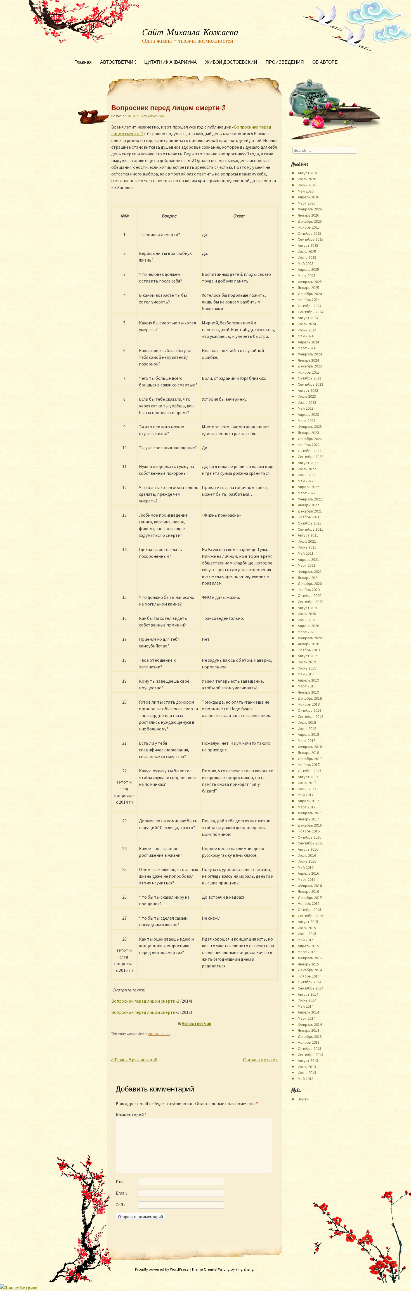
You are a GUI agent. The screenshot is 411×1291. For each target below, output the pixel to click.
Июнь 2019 (307, 668)
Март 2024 (306, 347)
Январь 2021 (308, 577)
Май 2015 (305, 939)
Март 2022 (306, 492)
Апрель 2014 (308, 1012)
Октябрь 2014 (309, 981)
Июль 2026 (307, 178)
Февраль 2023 (310, 426)
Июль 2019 (307, 662)
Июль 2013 (307, 1066)
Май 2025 (305, 263)
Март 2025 (306, 275)
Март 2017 (306, 807)
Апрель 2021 (308, 559)
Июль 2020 (307, 613)
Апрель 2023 (308, 414)
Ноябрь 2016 (309, 831)
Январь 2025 (308, 287)
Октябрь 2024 (309, 305)
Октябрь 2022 (309, 450)
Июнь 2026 (307, 185)
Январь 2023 (308, 432)
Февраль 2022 (310, 499)
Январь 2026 (308, 215)
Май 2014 (305, 1006)
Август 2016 (308, 849)
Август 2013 (308, 1060)
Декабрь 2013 (310, 1036)
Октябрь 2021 (309, 523)
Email (121, 1193)
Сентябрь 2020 (310, 601)
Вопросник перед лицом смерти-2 (145, 1001)
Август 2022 (308, 462)
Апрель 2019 (308, 680)
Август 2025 (308, 245)
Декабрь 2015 (310, 897)
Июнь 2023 (307, 402)
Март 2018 (306, 740)
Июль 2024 (307, 323)
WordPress (179, 1269)
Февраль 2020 (310, 637)
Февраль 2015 (310, 957)
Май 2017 (305, 794)
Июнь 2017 (307, 788)
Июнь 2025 (307, 257)
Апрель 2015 (308, 945)
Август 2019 (308, 655)
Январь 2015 (308, 964)
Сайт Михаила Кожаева (190, 32)
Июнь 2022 (307, 474)
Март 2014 (306, 1018)
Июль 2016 (307, 855)
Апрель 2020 (308, 625)
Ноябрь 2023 (309, 372)
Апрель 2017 (308, 800)
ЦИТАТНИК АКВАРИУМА (170, 63)
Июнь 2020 (307, 619)
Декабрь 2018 (310, 698)
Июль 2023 (307, 396)
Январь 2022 (308, 504)
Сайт (121, 1204)
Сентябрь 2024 (310, 311)
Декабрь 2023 (310, 366)
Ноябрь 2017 (309, 764)
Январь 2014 (308, 1030)
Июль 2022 (307, 468)
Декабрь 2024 (310, 293)
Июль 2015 (307, 927)
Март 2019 (306, 686)
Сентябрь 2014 (310, 988)
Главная (83, 63)
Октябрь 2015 (309, 909)
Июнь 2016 (307, 861)
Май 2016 (305, 867)
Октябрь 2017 (309, 770)
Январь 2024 (308, 360)
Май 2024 (305, 335)
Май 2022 (305, 480)
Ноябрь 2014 (309, 976)
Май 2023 (305, 408)
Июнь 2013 (307, 1072)
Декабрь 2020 (310, 583)
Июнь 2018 (307, 728)
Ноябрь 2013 (309, 1042)
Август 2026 (308, 172)
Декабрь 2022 (310, 438)
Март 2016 (306, 879)
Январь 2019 (308, 692)
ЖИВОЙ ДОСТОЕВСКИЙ (231, 63)
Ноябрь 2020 (309, 589)
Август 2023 (308, 390)
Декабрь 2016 (310, 825)
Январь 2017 (308, 819)
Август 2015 (308, 921)
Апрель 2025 (308, 269)
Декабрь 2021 (310, 511)
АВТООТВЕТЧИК (118, 63)
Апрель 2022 (308, 486)
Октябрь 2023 (309, 378)
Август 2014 (308, 994)
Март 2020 (306, 631)
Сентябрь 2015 (310, 915)
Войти (303, 1099)
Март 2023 (306, 420)
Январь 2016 (308, 891)
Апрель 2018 (308, 734)
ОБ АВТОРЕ (325, 63)
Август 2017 (308, 776)
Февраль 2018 (310, 746)
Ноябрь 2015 (309, 903)
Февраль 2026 (310, 209)
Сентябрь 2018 (310, 716)
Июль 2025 (307, 251)
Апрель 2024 (308, 342)
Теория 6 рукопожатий (134, 1060)
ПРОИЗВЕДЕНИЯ (285, 63)
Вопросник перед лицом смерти (143, 1012)
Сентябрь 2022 (310, 456)
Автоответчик (196, 1023)
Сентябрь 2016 (310, 843)
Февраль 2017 (310, 812)
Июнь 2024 (307, 330)
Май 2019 (305, 674)
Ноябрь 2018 (309, 704)
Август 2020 (308, 607)
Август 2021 (308, 535)
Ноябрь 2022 (309, 444)
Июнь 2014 (307, 1000)
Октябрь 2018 (309, 710)
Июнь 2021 (307, 547)
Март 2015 (306, 951)
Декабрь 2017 (310, 758)
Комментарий (131, 1114)
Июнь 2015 (307, 933)
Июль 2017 (307, 782)
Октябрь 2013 (309, 1048)
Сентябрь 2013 (310, 1054)
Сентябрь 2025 (310, 239)
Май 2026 (305, 191)
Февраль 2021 (310, 571)
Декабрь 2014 (310, 969)
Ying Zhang (245, 1269)
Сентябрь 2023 (310, 384)
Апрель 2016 (308, 873)
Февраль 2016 (310, 885)
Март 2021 (306, 565)
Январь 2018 (308, 752)
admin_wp (156, 116)
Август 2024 (308, 317)
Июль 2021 (307, 541)
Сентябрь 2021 (310, 529)
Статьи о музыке (260, 1060)
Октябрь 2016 (309, 837)
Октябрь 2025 (309, 233)
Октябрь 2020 (309, 595)
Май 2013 (305, 1078)
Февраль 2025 (310, 281)
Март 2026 (306, 203)
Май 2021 (305, 553)
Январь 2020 (308, 643)
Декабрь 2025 (310, 221)
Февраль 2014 (310, 1024)
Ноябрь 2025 (309, 227)
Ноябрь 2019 (309, 649)
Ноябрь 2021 (309, 516)
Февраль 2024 (310, 354)
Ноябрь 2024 (309, 299)
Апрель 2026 (308, 197)
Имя (120, 1181)
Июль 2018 (307, 722)
